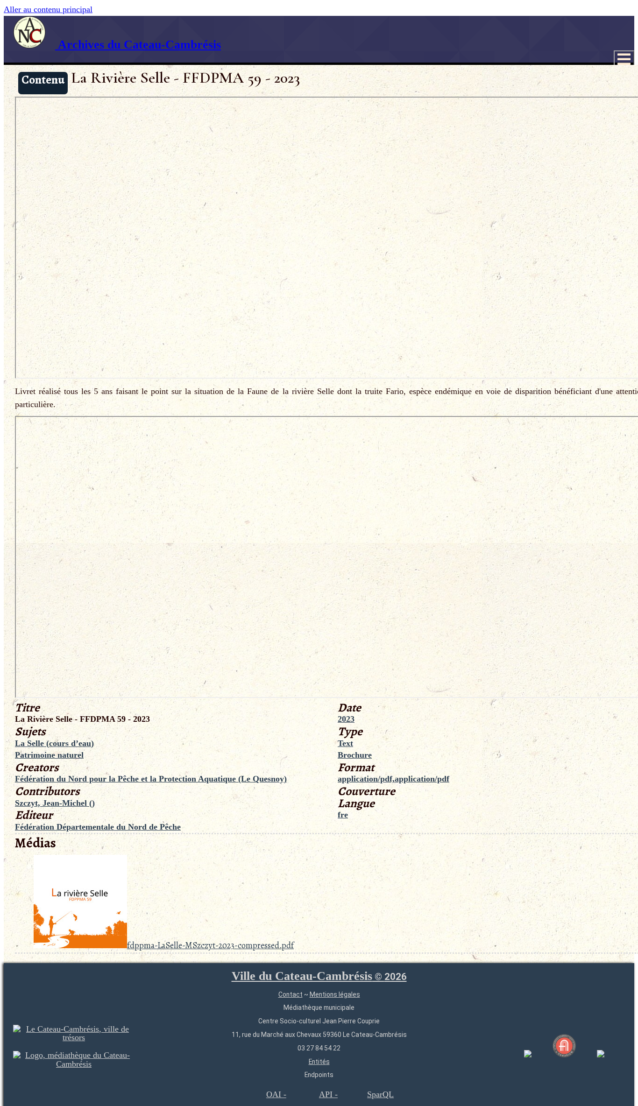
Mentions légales (335, 994)
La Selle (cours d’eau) (54, 743)
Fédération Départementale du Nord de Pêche (98, 826)
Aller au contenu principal (48, 9)
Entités (319, 1061)
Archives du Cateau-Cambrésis (138, 44)
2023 (346, 719)
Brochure (355, 755)
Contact (290, 994)
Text (345, 743)
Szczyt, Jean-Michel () (55, 803)
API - (328, 1094)
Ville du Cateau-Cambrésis (319, 976)
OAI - (276, 1094)
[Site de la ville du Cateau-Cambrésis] (74, 1037)
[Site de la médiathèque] (74, 1064)
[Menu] (624, 59)
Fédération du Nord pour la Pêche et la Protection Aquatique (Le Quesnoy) (151, 778)
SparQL (380, 1094)
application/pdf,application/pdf (393, 778)
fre (343, 814)
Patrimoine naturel (49, 755)
